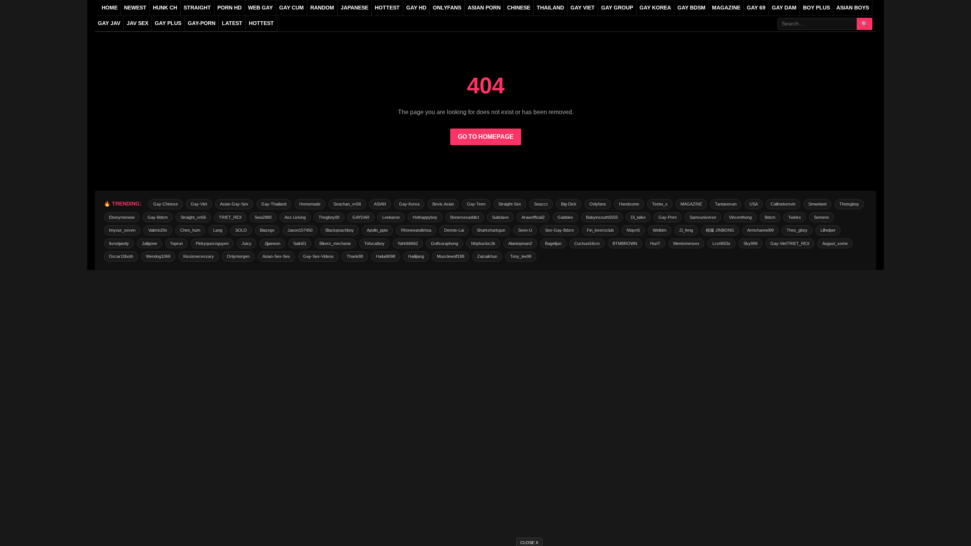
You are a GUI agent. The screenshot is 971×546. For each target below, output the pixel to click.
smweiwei (817, 204)
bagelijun (553, 243)
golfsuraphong (444, 243)
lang (217, 230)
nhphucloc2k (483, 243)
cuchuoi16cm (587, 243)
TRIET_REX (230, 217)
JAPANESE (354, 8)
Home (110, 8)
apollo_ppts (377, 230)
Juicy (246, 243)
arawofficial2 (533, 217)
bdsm (770, 217)
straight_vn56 (193, 217)
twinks (794, 217)
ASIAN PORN (484, 8)
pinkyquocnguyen (212, 243)
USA (753, 204)
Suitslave (500, 217)
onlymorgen (238, 256)
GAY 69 (756, 8)
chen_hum (190, 230)
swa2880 (263, 217)
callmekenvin (783, 204)
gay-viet (199, 204)
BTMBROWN (625, 243)
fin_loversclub (600, 230)
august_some (835, 243)
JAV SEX (137, 23)
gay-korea (409, 204)
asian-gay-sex (234, 204)
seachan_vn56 (347, 204)
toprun (176, 243)
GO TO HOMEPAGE (486, 136)
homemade (310, 204)
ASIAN (380, 204)
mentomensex (686, 243)
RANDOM (322, 8)
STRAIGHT (197, 8)
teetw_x (660, 204)
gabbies (565, 217)
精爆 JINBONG (720, 230)
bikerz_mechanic (335, 243)
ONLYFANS (447, 8)
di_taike (638, 217)
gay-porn (201, 23)
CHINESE (518, 8)
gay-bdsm (158, 217)
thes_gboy (797, 230)
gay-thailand (273, 204)
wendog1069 (158, 256)
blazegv (267, 230)
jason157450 (300, 230)
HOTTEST (387, 8)
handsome (629, 204)
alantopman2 (520, 243)
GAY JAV (109, 23)
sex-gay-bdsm (559, 230)
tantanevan (726, 204)
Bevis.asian (443, 204)
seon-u (525, 230)
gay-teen (476, 204)
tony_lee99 (520, 256)
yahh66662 (408, 243)
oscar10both (121, 256)
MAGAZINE (726, 8)
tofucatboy (374, 243)
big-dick (569, 204)
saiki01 (299, 243)
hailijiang (416, 256)
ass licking (295, 217)
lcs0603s (721, 243)
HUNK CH (165, 8)
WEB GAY (260, 8)
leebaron (391, 217)
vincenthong (740, 217)
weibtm (659, 230)
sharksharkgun (491, 230)
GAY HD (416, 8)
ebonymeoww (122, 217)
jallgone (149, 243)
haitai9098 (385, 256)
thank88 (355, 256)
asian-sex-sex (276, 256)
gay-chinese (165, 204)
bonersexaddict (464, 217)
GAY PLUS (168, 23)
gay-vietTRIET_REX (789, 243)
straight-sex (509, 204)
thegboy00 (329, 217)
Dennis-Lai (454, 230)
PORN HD (229, 8)
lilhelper (828, 230)
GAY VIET (582, 8)
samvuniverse (703, 217)
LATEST (232, 23)
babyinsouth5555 (602, 217)
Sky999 (750, 243)
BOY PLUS (816, 8)
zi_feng (686, 230)
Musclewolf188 (450, 256)
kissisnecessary (198, 256)
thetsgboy (849, 204)
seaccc (541, 204)
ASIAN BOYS (852, 8)
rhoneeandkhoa (416, 230)
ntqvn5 (633, 230)
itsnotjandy (119, 243)
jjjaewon (272, 243)
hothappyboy (425, 217)
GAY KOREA (655, 8)
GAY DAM (784, 8)
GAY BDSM (691, 8)
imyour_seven (122, 230)
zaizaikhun (487, 256)
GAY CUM (291, 8)
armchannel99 (760, 230)
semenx (821, 217)
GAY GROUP (617, 8)
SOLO (241, 230)
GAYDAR (360, 217)
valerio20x (157, 230)
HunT (655, 243)
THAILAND (550, 8)
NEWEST (135, 8)
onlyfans (597, 204)
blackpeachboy (339, 230)
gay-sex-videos (318, 256)
